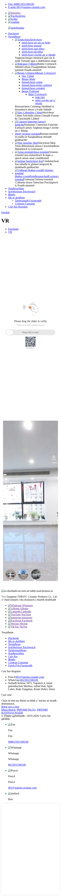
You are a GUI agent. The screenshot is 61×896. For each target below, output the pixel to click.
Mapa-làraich (8, 709)
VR (10, 232)
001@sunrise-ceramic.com (30, 677)
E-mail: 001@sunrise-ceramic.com (26, 7)
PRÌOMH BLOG (26, 709)
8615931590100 (29, 680)
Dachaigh (13, 229)
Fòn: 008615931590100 (21, 4)
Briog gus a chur (10, 706)
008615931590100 (18, 741)
